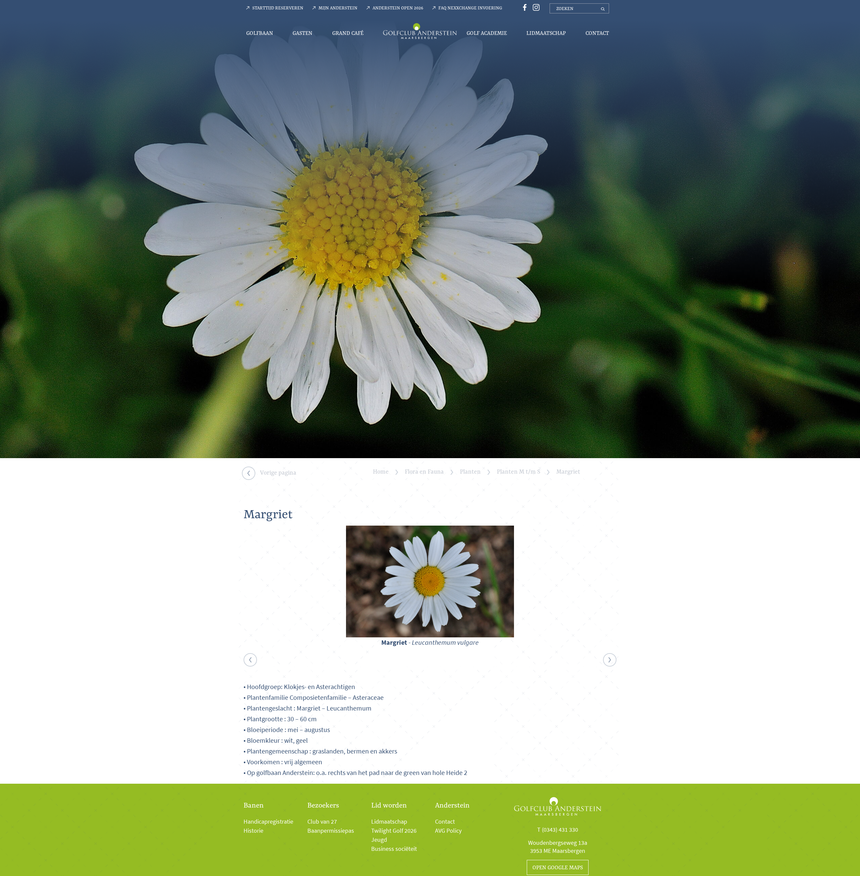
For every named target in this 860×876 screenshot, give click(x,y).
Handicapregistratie (268, 822)
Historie (253, 831)
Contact (597, 33)
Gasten (302, 33)
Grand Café (347, 33)
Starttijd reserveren (277, 7)
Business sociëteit (394, 849)
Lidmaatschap (546, 33)
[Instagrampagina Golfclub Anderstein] (534, 7)
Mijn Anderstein (337, 7)
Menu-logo (420, 31)
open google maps (557, 867)
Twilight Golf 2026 (394, 831)
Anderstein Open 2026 (398, 7)
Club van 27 (322, 822)
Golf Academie (487, 33)
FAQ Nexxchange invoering (470, 7)
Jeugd (379, 840)
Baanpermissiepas (330, 831)
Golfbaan (259, 33)
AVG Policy (448, 831)
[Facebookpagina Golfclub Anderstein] (523, 7)
